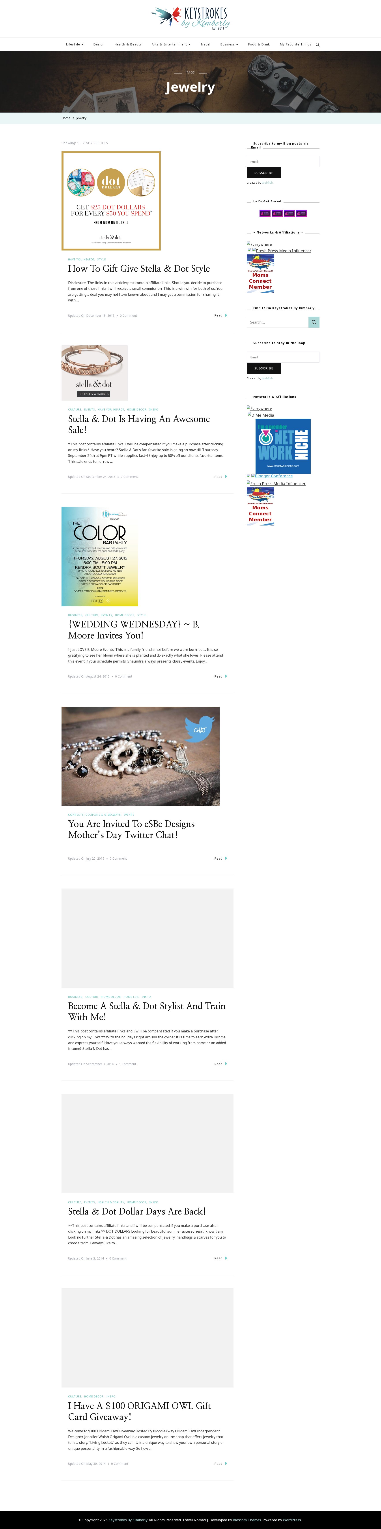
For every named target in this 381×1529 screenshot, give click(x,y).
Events (89, 409)
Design (99, 44)
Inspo (154, 409)
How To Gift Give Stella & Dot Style (139, 269)
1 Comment (127, 1064)
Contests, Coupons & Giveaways (94, 815)
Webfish (267, 183)
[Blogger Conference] (272, 477)
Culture (74, 409)
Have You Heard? (81, 259)
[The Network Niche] (283, 421)
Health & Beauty (128, 44)
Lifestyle (73, 44)
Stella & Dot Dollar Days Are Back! (137, 1211)
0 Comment (128, 316)
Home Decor (136, 409)
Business (227, 44)
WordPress (292, 1520)
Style (101, 259)
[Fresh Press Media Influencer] (281, 250)
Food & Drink (259, 44)
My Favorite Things (295, 44)
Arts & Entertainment (169, 44)
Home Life (131, 997)
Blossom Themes (247, 1520)
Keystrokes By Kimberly (127, 1520)
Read (218, 315)
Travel (205, 44)
